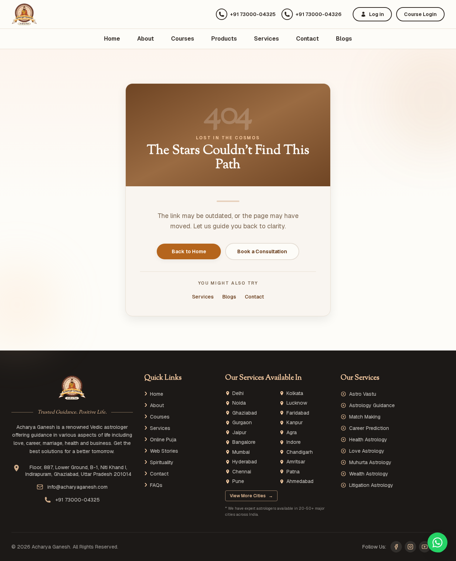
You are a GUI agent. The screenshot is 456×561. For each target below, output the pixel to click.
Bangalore (243, 442)
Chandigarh (299, 452)
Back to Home (189, 251)
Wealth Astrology (368, 474)
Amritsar (295, 462)
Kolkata (294, 393)
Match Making (364, 417)
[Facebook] (396, 546)
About (145, 38)
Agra (291, 433)
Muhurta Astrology (370, 462)
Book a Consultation (262, 251)
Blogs (344, 38)
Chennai (241, 472)
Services (266, 38)
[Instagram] (410, 546)
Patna (293, 472)
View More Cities (251, 496)
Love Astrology (366, 451)
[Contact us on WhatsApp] (437, 542)
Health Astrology (368, 439)
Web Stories (164, 451)
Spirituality (161, 462)
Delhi (238, 393)
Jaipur (239, 433)
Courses (182, 38)
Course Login (420, 14)
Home (112, 38)
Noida (239, 403)
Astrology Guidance (372, 405)
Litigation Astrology (371, 485)
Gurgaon (242, 423)
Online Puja (163, 439)
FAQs (156, 485)
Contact (307, 38)
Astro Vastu (362, 394)
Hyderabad (244, 462)
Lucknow (296, 403)
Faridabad (297, 413)
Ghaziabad (244, 413)
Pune (238, 481)
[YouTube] (424, 546)
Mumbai (241, 452)
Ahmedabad (300, 481)
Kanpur (294, 423)
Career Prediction (369, 428)
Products (224, 38)
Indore (293, 442)
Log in (376, 14)
